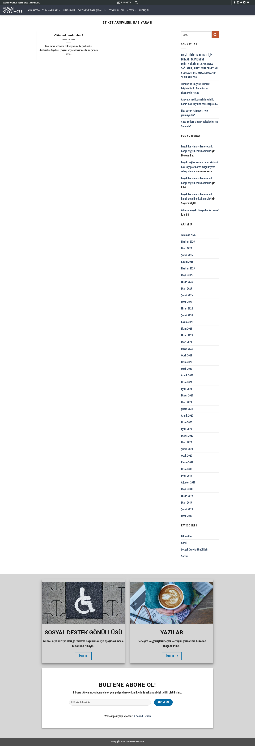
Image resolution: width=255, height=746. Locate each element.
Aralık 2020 (187, 415)
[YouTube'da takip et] (248, 2)
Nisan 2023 (187, 335)
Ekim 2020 (186, 422)
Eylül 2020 (186, 429)
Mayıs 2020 (187, 435)
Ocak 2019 (186, 516)
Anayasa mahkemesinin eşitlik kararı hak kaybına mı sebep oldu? (199, 101)
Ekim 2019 (186, 469)
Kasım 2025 (187, 262)
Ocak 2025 (186, 302)
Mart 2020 (186, 442)
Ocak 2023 (186, 355)
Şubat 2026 (187, 255)
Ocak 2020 (186, 455)
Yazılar (184, 556)
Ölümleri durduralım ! (68, 35)
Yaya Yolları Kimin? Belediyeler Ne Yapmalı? (199, 124)
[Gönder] (215, 34)
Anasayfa (33, 10)
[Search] (136, 2)
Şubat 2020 (187, 449)
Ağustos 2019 (188, 482)
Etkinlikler (116, 10)
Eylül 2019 (186, 476)
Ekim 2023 (186, 328)
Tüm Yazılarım (51, 10)
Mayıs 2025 (187, 275)
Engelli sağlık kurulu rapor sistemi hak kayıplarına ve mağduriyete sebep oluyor (199, 166)
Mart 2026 (186, 248)
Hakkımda (69, 10)
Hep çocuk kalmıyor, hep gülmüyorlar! (194, 113)
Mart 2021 (186, 402)
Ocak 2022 (186, 369)
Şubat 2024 (187, 315)
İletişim (144, 10)
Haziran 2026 (188, 241)
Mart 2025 (186, 288)
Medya (130, 10)
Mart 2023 (186, 342)
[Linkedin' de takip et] (244, 2)
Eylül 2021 (186, 389)
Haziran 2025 (188, 268)
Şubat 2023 (187, 349)
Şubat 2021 (187, 409)
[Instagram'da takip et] (238, 2)
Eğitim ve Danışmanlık (92, 10)
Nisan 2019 (187, 496)
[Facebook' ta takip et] (234, 2)
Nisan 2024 (187, 308)
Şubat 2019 (187, 509)
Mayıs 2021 (187, 395)
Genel (184, 543)
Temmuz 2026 (188, 235)
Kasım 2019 (187, 462)
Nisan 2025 (187, 282)
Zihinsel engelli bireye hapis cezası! (200, 210)
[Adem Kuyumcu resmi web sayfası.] (12, 10)
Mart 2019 (186, 502)
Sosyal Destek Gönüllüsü (194, 549)
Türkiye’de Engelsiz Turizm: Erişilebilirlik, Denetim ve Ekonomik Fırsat (195, 88)
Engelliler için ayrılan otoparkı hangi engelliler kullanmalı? (197, 149)
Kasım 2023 (187, 322)
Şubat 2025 (187, 295)
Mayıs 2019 (187, 489)
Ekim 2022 (186, 362)
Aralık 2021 (187, 375)
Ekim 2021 (186, 382)
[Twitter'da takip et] (241, 2)
